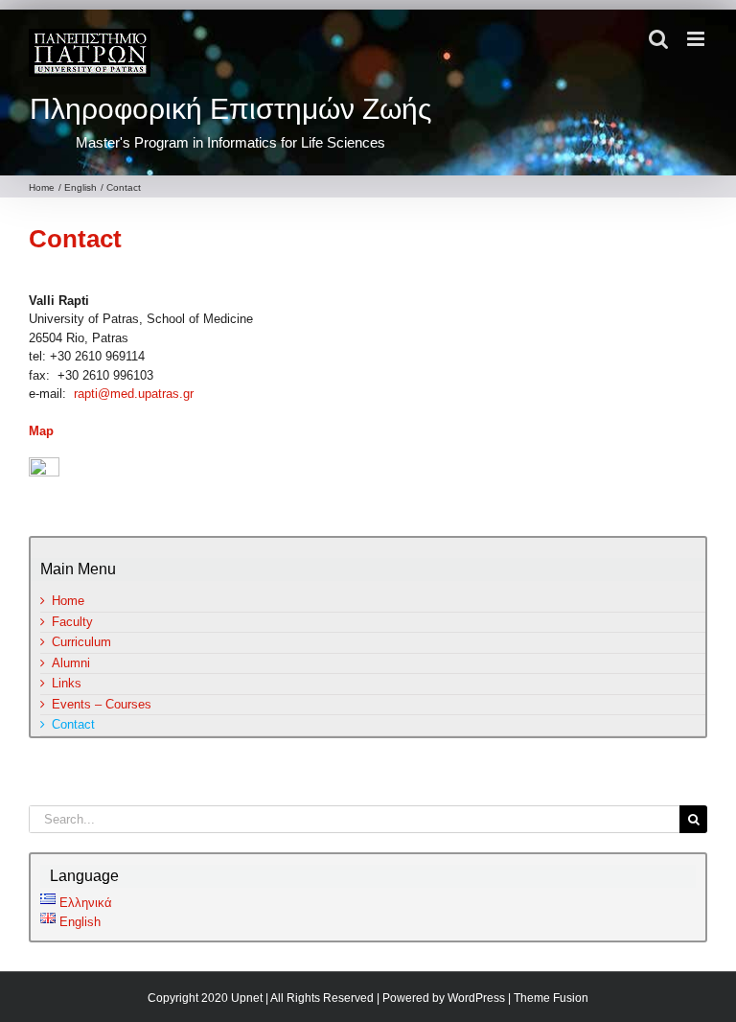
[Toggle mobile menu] (697, 39)
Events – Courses (101, 704)
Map (41, 431)
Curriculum (81, 642)
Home (68, 600)
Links (66, 683)
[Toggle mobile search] (658, 39)
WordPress (476, 998)
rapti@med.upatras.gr (134, 393)
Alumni (71, 663)
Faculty (72, 622)
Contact (75, 238)
